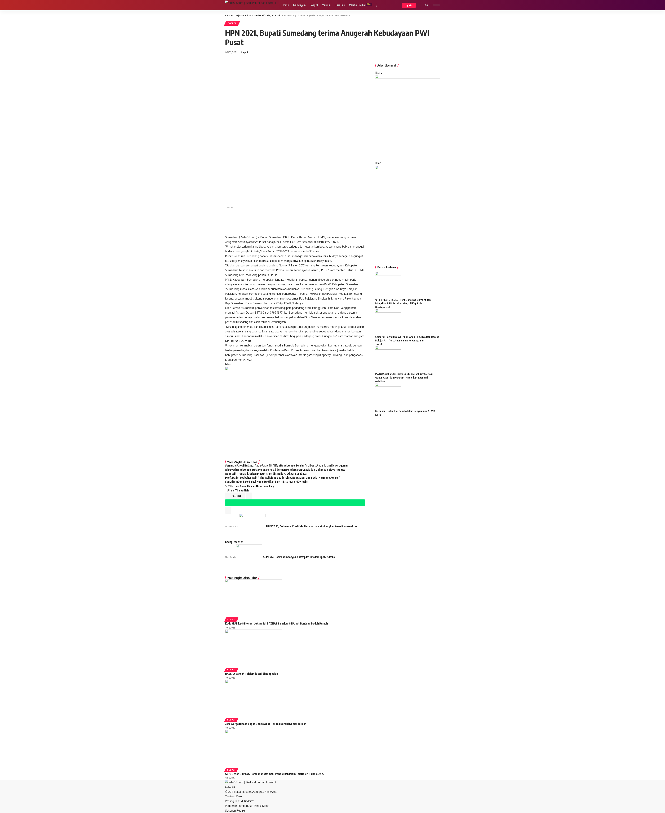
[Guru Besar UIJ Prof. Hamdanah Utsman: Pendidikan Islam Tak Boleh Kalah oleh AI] (253, 748)
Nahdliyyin (380, 381)
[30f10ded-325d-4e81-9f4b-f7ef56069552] (295, 412)
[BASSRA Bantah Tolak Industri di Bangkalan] (253, 648)
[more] (376, 5)
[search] (420, 5)
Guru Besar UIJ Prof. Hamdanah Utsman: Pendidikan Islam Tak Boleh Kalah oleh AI (274, 774)
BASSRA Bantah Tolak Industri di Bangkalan (251, 673)
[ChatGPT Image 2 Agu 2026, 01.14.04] (407, 118)
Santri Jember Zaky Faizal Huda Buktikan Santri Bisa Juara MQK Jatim (266, 481)
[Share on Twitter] (238, 214)
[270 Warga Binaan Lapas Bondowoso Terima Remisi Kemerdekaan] (253, 698)
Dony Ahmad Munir (244, 486)
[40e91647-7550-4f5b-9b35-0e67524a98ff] (407, 211)
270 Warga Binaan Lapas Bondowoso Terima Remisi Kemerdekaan (265, 724)
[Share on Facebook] (229, 214)
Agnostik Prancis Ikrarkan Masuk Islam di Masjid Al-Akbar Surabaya (266, 473)
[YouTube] (241, 787)
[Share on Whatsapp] (229, 222)
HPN (258, 486)
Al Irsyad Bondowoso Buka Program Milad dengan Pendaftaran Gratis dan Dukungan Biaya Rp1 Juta (285, 469)
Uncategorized (382, 307)
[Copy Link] (229, 231)
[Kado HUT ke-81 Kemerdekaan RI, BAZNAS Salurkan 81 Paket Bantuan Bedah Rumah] (253, 598)
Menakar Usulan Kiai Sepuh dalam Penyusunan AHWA (405, 411)
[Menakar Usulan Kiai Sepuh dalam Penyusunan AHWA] (388, 396)
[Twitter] (239, 787)
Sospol (232, 23)
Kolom (378, 414)
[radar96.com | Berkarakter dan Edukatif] (250, 5)
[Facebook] (237, 787)
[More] (247, 230)
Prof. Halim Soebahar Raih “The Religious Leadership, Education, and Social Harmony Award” (282, 477)
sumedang (268, 486)
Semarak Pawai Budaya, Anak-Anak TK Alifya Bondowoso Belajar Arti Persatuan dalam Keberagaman (286, 465)
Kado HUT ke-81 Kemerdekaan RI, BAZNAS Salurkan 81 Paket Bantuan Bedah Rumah (276, 623)
